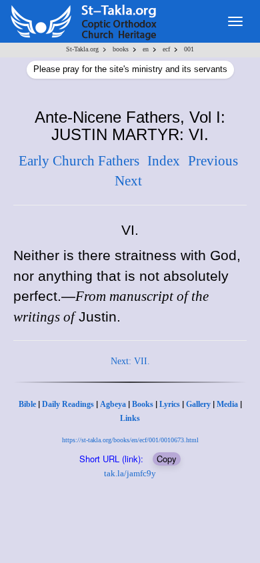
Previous (213, 161)
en (146, 49)
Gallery (198, 404)
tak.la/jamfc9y (130, 473)
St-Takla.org (82, 49)
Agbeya (113, 404)
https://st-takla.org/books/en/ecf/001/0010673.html (130, 440)
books (121, 49)
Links (130, 418)
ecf (166, 49)
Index (163, 161)
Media (227, 404)
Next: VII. (130, 361)
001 (189, 49)
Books (142, 404)
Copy (167, 458)
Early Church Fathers (79, 161)
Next (128, 181)
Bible (27, 404)
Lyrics (169, 404)
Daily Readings (68, 404)
